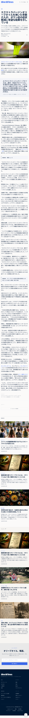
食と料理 (2, 508)
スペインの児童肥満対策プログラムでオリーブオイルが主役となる (14, 442)
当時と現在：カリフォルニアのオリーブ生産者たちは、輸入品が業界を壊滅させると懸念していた (14, 624)
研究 (2, 70)
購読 (16, 709)
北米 (2, 620)
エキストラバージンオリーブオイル (14, 395)
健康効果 (2, 695)
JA (25, 2)
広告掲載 (19, 709)
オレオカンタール (6, 366)
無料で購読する (14, 663)
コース (17, 699)
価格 (16, 682)
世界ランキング (18, 695)
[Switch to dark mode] (22, 2)
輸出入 (17, 686)
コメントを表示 (15, 408)
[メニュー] (27, 2)
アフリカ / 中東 (4, 585)
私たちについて (10, 709)
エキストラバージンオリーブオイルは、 (12, 62)
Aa (8, 36)
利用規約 (14, 710)
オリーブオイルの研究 (15, 396)
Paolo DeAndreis (7, 33)
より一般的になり (23, 374)
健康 (2, 8)
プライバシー (8, 710)
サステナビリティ (19, 687)
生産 (16, 684)
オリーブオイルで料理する (6, 697)
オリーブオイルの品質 (5, 693)
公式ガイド (18, 697)
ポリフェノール (4, 682)
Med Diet (2, 684)
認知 (2, 687)
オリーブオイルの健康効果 (6, 396)
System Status (20, 710)
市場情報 (17, 693)
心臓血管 (2, 686)
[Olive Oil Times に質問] (25, 714)
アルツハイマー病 (4, 395)
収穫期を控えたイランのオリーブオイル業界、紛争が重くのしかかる (13, 589)
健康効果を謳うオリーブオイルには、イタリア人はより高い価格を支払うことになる (14, 476)
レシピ (2, 699)
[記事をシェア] (27, 35)
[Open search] (20, 2)
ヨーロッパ (3, 473)
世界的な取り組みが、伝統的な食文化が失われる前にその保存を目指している (14, 511)
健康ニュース (10, 157)
